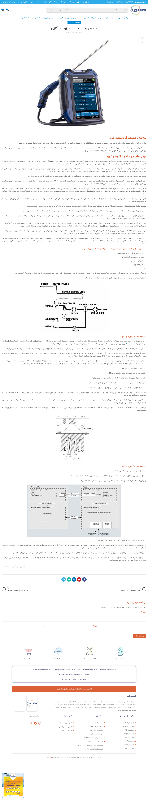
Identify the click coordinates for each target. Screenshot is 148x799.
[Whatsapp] (31, 723)
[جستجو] (48, 10)
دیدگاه (143, 612)
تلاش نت (49, 757)
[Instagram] (39, 723)
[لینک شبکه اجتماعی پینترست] (86, 2)
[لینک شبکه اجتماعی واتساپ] (81, 2)
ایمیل (95, 626)
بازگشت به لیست (74, 589)
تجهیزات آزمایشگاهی (74, 23)
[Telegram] (35, 723)
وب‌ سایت (45, 626)
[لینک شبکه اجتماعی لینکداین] (83, 2)
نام (145, 626)
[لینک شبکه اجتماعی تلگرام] (78, 2)
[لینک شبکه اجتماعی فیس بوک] (89, 2)
